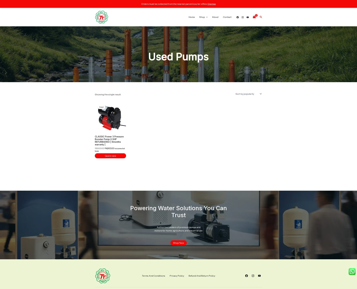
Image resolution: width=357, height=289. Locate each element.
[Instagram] (243, 17)
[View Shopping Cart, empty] (254, 17)
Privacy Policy (177, 276)
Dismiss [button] (212, 4)
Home (192, 17)
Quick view (110, 155)
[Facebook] (238, 17)
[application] (206, 17)
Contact (227, 17)
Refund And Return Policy (202, 276)
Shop (202, 17)
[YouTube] (248, 17)
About (215, 17)
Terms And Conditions (153, 276)
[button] (261, 17)
